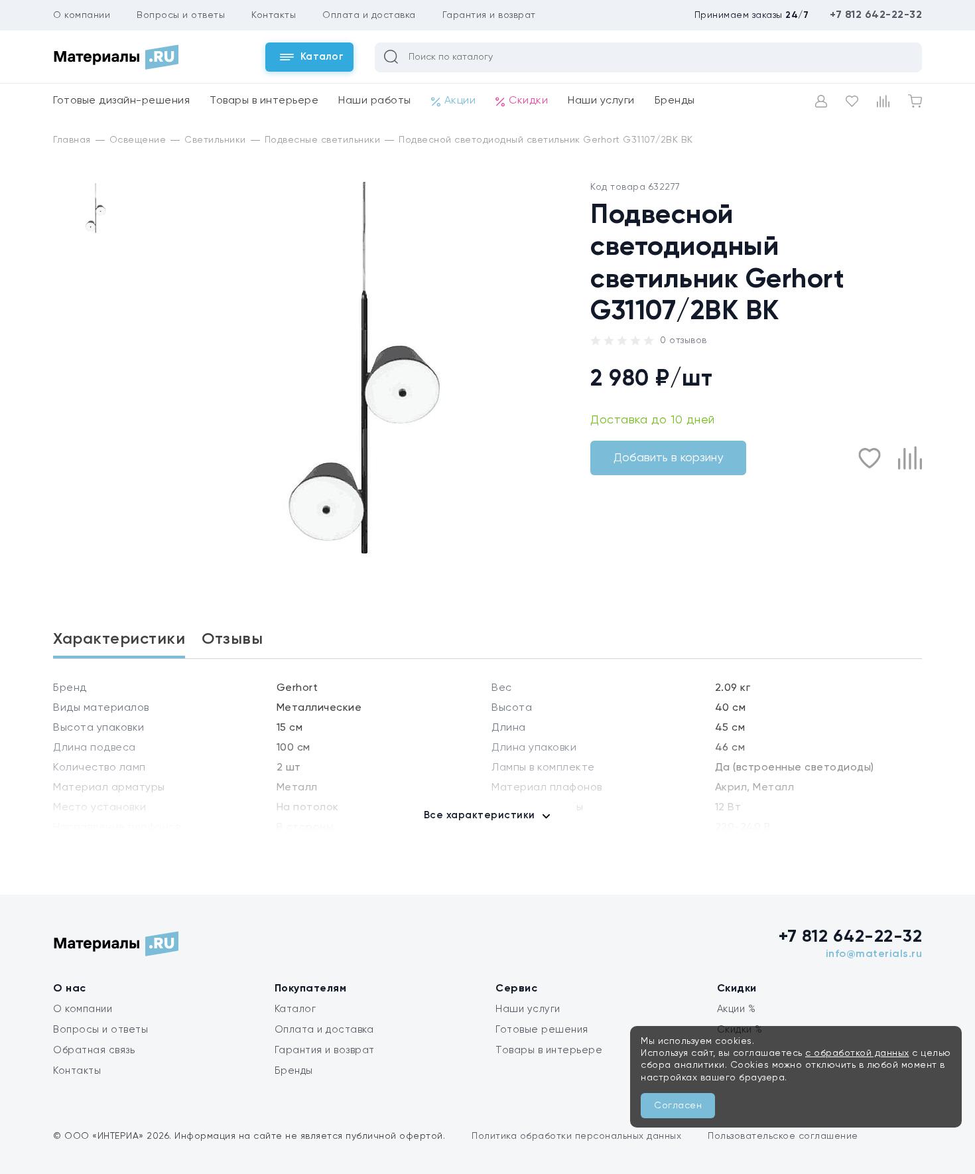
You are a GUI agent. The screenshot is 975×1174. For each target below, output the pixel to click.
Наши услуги (601, 101)
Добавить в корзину (668, 458)
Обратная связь (94, 1050)
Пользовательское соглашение (783, 1136)
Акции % (736, 1009)
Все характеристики (479, 815)
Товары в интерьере (264, 101)
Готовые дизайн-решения (121, 101)
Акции (460, 101)
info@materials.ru (874, 954)
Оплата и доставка (369, 15)
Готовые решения (541, 1030)
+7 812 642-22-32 (876, 15)
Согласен (678, 1105)
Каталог (295, 1009)
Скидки (528, 101)
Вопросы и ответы (181, 15)
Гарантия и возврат (489, 15)
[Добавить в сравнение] (910, 458)
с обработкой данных (857, 1053)
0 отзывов (683, 340)
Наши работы (374, 101)
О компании (81, 15)
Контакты (273, 15)
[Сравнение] (883, 101)
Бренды (675, 101)
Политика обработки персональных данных (576, 1136)
